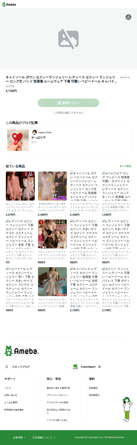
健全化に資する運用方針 (58, 388)
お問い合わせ (10, 395)
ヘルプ (7, 388)
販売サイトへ (71, 103)
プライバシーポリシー (57, 395)
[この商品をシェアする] (128, 17)
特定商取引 (94, 395)
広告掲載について (42, 437)
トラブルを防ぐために (57, 420)
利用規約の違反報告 (14, 409)
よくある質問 (10, 402)
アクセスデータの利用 (57, 402)
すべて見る (125, 166)
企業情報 (18, 437)
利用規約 (93, 388)
